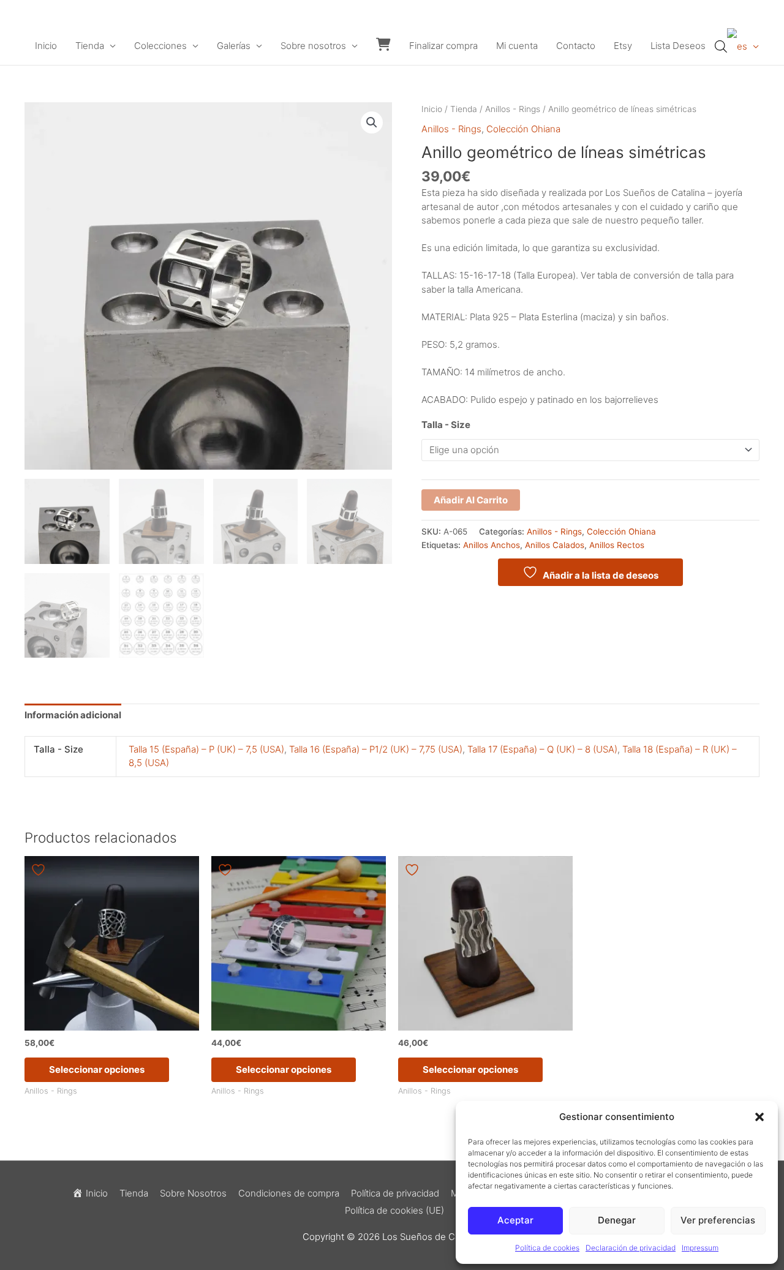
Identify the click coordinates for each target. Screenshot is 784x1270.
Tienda (89, 45)
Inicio (46, 45)
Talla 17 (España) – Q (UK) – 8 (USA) (542, 749)
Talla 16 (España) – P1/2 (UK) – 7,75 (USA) (375, 749)
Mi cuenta (517, 45)
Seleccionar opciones (97, 1069)
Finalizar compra (443, 45)
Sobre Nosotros (193, 1193)
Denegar (617, 1220)
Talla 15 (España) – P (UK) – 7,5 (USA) (206, 749)
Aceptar (515, 1220)
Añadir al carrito (471, 500)
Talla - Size (445, 424)
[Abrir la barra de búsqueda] (721, 46)
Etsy (623, 45)
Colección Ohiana (523, 129)
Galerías (234, 45)
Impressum (700, 1247)
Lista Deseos (678, 45)
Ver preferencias (717, 1220)
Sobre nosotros (313, 45)
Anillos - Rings (512, 109)
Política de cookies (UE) (394, 1210)
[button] (759, 1117)
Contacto (575, 45)
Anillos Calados (554, 545)
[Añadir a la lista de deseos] (40, 869)
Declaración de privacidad (631, 1247)
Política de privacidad (395, 1193)
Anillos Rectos (616, 545)
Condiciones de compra (288, 1193)
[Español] (743, 46)
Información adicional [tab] (72, 715)
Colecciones (160, 45)
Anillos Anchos (491, 545)
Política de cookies (547, 1247)
